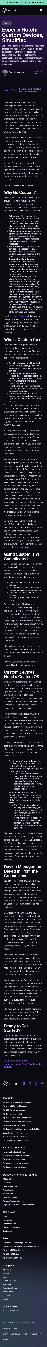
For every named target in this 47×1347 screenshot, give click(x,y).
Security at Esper (10, 1288)
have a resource (11, 633)
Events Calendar (9, 1281)
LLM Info (6, 1295)
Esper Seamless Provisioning (15, 1133)
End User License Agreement (15, 1334)
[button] (41, 10)
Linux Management (14, 1114)
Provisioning (8, 1190)
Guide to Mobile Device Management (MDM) (21, 1246)
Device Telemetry (10, 1186)
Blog (14, 90)
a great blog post (21, 316)
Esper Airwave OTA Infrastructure (17, 1122)
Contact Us (7, 1231)
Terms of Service (10, 1328)
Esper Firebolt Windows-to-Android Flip (22, 1129)
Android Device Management (18, 1106)
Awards (6, 1273)
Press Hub (7, 1284)
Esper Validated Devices (16, 1159)
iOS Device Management (16, 1110)
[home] (10, 10)
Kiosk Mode (8, 1194)
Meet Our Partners (10, 1311)
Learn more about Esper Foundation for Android (23, 1065)
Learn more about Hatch (15, 1060)
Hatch (26, 173)
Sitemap (6, 1339)
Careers (6, 1277)
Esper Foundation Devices (17, 1163)
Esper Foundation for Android (15, 1125)
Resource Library (10, 1224)
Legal (5, 1299)
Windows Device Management (18, 1118)
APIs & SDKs (8, 1179)
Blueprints (7, 1183)
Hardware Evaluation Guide (14, 1152)
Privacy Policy (35, 1334)
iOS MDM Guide (12, 1254)
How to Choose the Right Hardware (17, 1243)
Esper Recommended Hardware (16, 1155)
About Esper (8, 1270)
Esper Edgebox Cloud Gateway (15, 1140)
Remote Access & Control (13, 1201)
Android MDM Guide (14, 1250)
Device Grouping (10, 1197)
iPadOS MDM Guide (14, 1258)
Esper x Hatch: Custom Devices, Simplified (30, 90)
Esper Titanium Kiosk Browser (15, 1136)
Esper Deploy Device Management (17, 1102)
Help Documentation (11, 1227)
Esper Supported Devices (16, 1167)
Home (6, 90)
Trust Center (8, 1292)
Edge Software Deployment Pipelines (18, 1205)
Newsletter (8, 1220)
